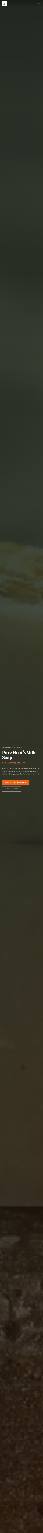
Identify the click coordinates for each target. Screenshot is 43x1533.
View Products (12, 789)
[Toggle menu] (39, 3)
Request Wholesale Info (15, 782)
